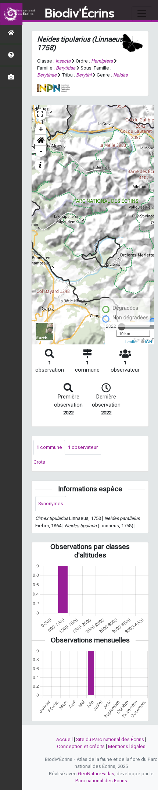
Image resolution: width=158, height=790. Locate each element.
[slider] (121, 326)
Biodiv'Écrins (79, 13)
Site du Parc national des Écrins (110, 739)
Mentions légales (127, 746)
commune (49, 447)
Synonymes (50, 503)
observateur (83, 447)
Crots (39, 462)
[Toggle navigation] (142, 13)
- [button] (41, 151)
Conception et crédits (81, 746)
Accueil (64, 739)
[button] (40, 140)
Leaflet (131, 341)
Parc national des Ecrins (101, 780)
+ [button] (41, 129)
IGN (148, 341)
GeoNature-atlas (96, 773)
